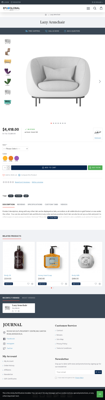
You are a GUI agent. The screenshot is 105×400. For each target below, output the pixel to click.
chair (11, 196)
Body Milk (76, 275)
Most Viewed (28, 298)
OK (100, 394)
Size (4, 145)
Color (5, 154)
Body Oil (7, 275)
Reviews (21, 204)
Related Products (12, 236)
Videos (64, 204)
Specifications (35, 204)
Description (9, 204)
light (26, 196)
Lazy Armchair (19, 305)
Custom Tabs (51, 204)
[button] (16, 81)
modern (18, 196)
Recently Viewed (11, 298)
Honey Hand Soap (45, 275)
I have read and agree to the (70, 378)
